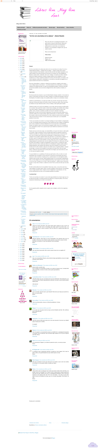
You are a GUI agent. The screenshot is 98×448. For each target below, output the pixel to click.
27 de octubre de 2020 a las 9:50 (46, 248)
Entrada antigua (65, 422)
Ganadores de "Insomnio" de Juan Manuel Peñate (23, 127)
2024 (21, 62)
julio (22, 230)
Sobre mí (29, 27)
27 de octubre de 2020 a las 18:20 (43, 308)
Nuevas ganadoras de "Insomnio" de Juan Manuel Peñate (23, 103)
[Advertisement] (49, 412)
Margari (34, 308)
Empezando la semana (23, 122)
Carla (33, 340)
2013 (21, 254)
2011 (21, 258)
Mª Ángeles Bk (35, 349)
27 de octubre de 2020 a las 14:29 (49, 276)
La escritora (77, 257)
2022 (21, 65)
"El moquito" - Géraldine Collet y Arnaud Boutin (23, 196)
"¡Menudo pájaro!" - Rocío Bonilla (23, 134)
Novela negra (52, 27)
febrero (22, 239)
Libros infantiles (70, 27)
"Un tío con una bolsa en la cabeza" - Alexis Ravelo (23, 117)
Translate (76, 237)
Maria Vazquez (35, 360)
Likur (33, 223)
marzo (22, 238)
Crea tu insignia (74, 229)
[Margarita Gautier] (72, 228)
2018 (21, 245)
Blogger (53, 438)
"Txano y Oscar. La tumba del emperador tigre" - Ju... (23, 81)
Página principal (21, 27)
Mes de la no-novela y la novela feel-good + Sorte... (23, 165)
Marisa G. (34, 330)
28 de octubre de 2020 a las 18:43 (44, 330)
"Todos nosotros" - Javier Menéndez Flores (23, 181)
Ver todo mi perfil (75, 146)
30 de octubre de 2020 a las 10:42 (42, 340)
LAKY (74, 140)
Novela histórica (60, 27)
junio (22, 232)
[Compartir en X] (46, 212)
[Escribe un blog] (45, 212)
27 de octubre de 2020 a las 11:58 (42, 256)
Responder (34, 232)
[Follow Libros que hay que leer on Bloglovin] (77, 153)
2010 (21, 260)
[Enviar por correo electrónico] (44, 212)
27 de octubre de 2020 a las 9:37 (42, 223)
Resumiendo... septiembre (23, 215)
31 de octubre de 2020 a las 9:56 (46, 349)
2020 (21, 69)
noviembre (23, 73)
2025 (21, 60)
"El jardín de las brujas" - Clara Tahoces (23, 157)
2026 (21, 58)
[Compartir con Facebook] (48, 212)
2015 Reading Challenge (22, 273)
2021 (21, 67)
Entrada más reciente (34, 422)
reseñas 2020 (32, 215)
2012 (21, 256)
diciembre (23, 70)
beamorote (34, 318)
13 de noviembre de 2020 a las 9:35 (43, 369)
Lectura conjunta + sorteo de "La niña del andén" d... (23, 145)
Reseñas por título (21, 29)
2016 (21, 249)
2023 (21, 63)
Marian (34, 369)
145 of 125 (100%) (22, 284)
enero (22, 241)
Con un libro (35, 300)
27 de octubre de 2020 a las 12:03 (50, 265)
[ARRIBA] (93, 445)
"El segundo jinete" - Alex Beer (23, 170)
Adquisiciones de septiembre (23, 190)
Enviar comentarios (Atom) (41, 425)
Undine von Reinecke (37, 265)
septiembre (23, 225)
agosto (22, 228)
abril (22, 236)
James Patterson (78, 258)
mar (33, 256)
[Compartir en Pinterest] (49, 212)
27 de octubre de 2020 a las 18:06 (46, 300)
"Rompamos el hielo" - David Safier (23, 151)
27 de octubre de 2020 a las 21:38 (45, 318)
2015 (21, 251)
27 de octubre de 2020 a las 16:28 (44, 290)
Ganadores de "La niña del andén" (23, 87)
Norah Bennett (35, 236)
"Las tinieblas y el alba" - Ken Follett (23, 201)
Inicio (50, 422)
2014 (21, 253)
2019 (21, 243)
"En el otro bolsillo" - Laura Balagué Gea (23, 110)
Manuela (34, 290)
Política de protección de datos (40, 27)
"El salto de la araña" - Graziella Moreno (23, 175)
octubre (22, 76)
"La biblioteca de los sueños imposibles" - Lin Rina (23, 207)
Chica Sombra (35, 248)
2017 (21, 247)
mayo (22, 234)
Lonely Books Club (36, 276)
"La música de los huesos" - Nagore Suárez (23, 221)
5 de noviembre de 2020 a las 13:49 (47, 360)
